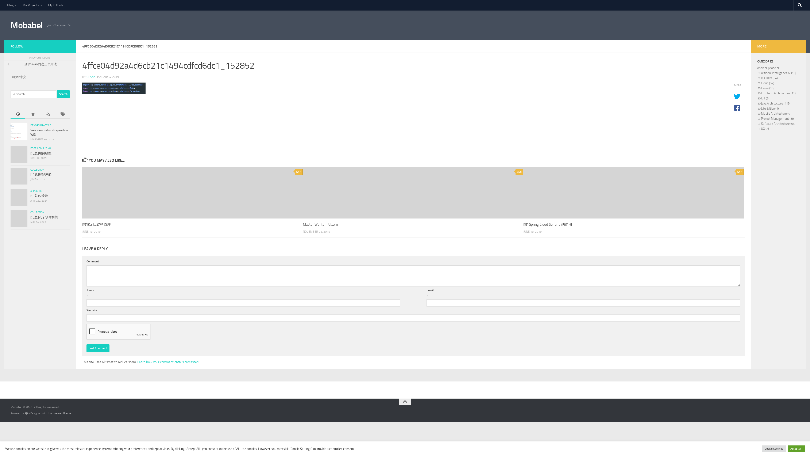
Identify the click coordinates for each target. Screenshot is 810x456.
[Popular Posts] (32, 114)
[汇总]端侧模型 (40, 153)
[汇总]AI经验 (39, 196)
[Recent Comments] (47, 114)
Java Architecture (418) (775, 103)
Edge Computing (40, 148)
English (15, 77)
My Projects (31, 5)
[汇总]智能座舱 (40, 174)
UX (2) (765, 129)
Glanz (90, 77)
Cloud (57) (767, 83)
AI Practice (37, 191)
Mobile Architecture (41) (776, 113)
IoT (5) (765, 98)
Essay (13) (767, 88)
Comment (92, 261)
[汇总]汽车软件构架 (44, 217)
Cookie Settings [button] (774, 448)
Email (430, 290)
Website (91, 310)
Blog (10, 5)
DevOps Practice (40, 125)
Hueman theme (62, 413)
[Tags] (62, 114)
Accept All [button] (796, 448)
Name (90, 290)
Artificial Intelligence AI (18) (778, 73)
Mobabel (27, 25)
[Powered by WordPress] (26, 413)
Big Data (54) (769, 78)
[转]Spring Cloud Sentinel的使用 (547, 224)
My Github (55, 5)
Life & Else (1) (770, 108)
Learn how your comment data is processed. (168, 362)
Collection (37, 169)
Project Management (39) (778, 119)
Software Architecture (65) (778, 124)
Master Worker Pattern (320, 224)
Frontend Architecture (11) (778, 93)
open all (762, 68)
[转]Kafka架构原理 (96, 224)
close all (774, 68)
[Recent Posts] (18, 114)
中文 (23, 77)
